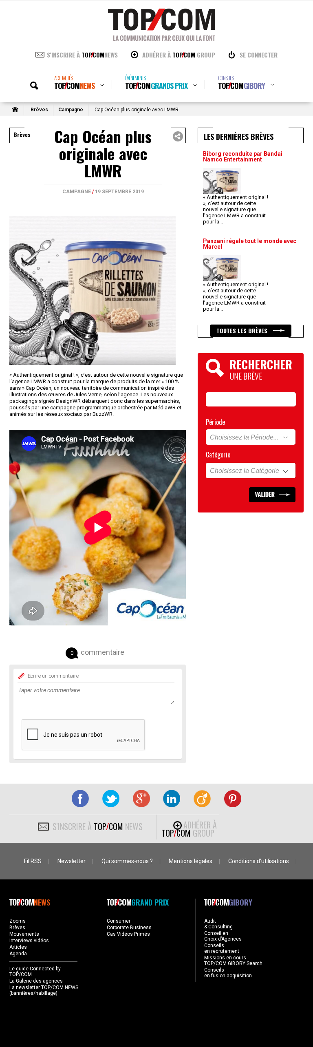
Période (215, 422)
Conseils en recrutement (221, 948)
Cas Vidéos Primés (128, 934)
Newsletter (71, 861)
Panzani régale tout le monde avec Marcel (249, 244)
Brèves (39, 110)
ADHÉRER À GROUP (178, 54)
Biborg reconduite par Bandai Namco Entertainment (242, 156)
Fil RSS (33, 861)
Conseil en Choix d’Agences (223, 936)
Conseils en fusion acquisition (228, 973)
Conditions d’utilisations (258, 861)
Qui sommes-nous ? (127, 861)
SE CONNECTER (259, 54)
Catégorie (218, 454)
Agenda (18, 953)
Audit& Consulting (218, 924)
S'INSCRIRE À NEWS (82, 54)
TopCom (74, 82)
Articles (18, 947)
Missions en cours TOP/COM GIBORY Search (233, 960)
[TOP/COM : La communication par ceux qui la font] (162, 38)
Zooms (17, 921)
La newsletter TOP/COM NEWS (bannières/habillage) (43, 990)
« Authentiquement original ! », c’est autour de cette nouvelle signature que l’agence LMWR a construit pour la (235, 209)
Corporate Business (129, 927)
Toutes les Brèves (242, 330)
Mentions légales (190, 861)
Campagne (70, 110)
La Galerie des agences (36, 981)
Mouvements (24, 934)
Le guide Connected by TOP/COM (35, 971)
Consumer (118, 921)
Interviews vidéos (29, 940)
